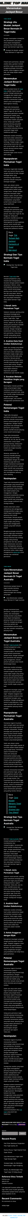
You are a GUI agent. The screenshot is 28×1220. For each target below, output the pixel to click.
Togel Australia (14, 645)
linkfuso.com (6, 1179)
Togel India (12, 276)
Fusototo (13, 1187)
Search (4, 1130)
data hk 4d (5, 1181)
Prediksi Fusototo (7, 1183)
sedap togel (5, 1205)
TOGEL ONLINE (7, 18)
